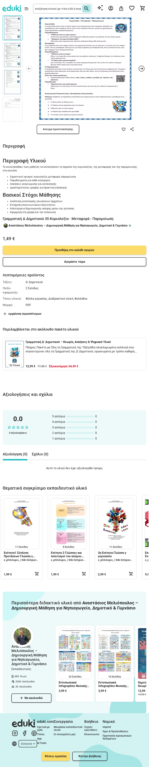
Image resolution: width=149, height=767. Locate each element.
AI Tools (41, 743)
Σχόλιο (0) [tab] (40, 454)
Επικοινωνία (91, 734)
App (39, 738)
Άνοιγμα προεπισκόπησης (58, 129)
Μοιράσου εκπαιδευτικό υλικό (68, 728)
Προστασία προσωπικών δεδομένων (117, 737)
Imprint (107, 727)
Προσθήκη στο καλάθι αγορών (74, 250)
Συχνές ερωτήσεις (90, 728)
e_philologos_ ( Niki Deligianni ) (22, 560)
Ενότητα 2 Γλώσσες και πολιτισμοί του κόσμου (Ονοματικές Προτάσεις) (67, 554)
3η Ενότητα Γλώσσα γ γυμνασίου (112, 554)
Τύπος (41, 734)
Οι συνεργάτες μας (65, 734)
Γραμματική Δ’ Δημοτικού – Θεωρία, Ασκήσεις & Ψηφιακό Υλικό (68, 342)
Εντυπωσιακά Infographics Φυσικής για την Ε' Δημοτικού (112, 684)
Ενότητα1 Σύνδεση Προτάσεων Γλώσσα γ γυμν (18, 554)
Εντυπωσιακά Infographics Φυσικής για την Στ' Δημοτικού (73, 684)
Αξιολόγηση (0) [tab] (15, 454)
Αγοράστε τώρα (74, 261)
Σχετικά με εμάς (43, 728)
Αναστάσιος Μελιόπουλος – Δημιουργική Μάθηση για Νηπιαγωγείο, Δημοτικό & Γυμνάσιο (68, 225)
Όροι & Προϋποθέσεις (115, 731)
